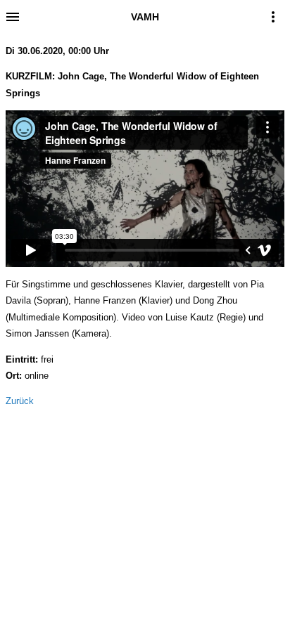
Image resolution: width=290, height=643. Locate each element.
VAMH (145, 16)
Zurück (20, 401)
